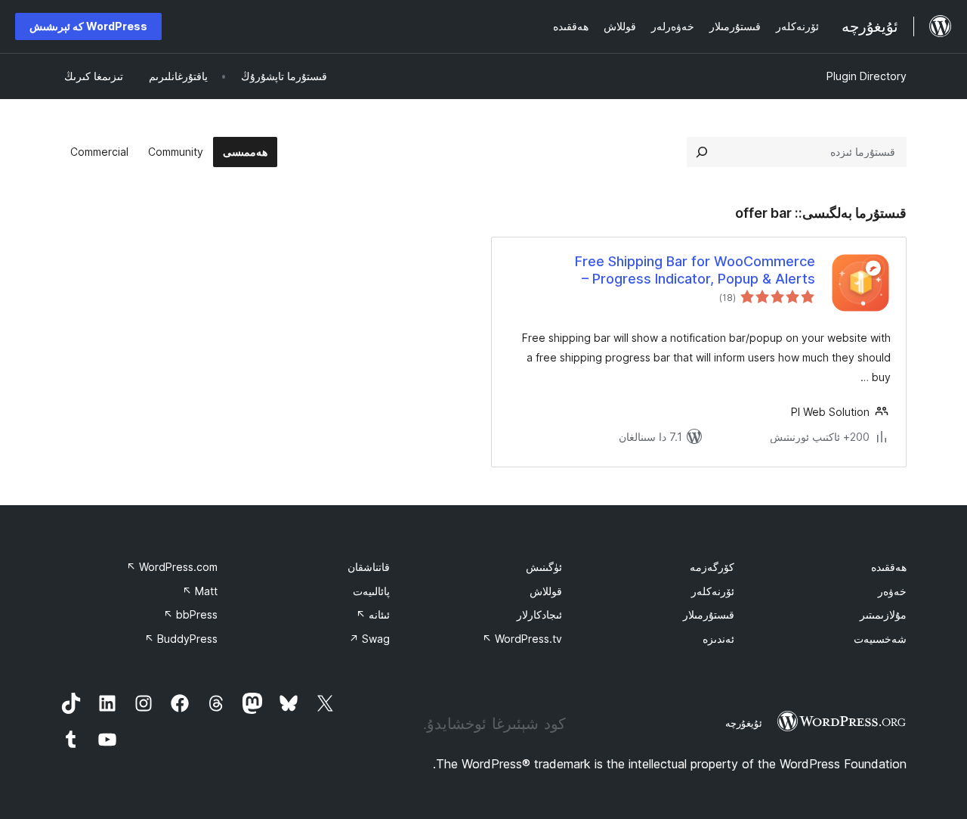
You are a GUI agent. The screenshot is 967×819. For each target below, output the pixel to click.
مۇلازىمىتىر (883, 614)
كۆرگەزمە (712, 566)
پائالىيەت (371, 591)
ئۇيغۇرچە (743, 723)
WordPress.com (172, 566)
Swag (369, 638)
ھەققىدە (889, 566)
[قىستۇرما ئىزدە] (702, 152)
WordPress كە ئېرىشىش (88, 26)
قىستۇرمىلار (708, 614)
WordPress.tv (522, 638)
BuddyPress (181, 638)
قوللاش (546, 591)
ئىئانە (373, 614)
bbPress (190, 614)
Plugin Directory (866, 76)
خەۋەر (892, 591)
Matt (200, 591)
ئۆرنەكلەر (712, 591)
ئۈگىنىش (544, 566)
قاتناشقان (369, 566)
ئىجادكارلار (539, 614)
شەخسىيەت (880, 638)
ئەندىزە (718, 638)
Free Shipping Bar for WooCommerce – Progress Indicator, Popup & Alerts (695, 270)
